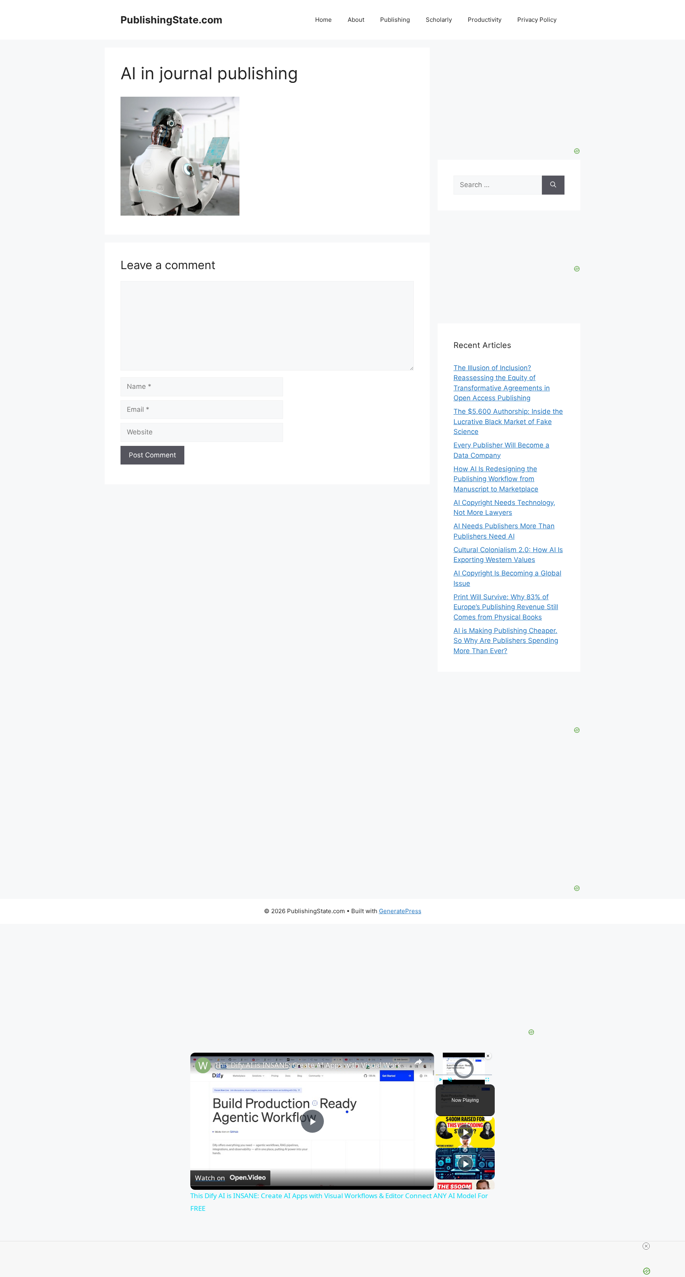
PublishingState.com (171, 20)
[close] (646, 1246)
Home (323, 19)
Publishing (395, 19)
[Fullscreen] (487, 1079)
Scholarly (439, 19)
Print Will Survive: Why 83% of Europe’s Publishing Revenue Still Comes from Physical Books (505, 607)
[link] (203, 1065)
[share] (418, 1061)
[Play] (440, 1079)
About (356, 19)
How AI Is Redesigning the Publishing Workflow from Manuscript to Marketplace (495, 479)
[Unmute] (450, 1079)
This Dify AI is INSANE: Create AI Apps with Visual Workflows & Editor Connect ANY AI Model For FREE (311, 1065)
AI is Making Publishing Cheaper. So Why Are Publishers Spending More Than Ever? (505, 641)
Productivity (484, 19)
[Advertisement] (509, 97)
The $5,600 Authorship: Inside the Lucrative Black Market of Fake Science (508, 421)
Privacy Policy (537, 19)
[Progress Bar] (464, 1074)
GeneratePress (400, 911)
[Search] (553, 185)
